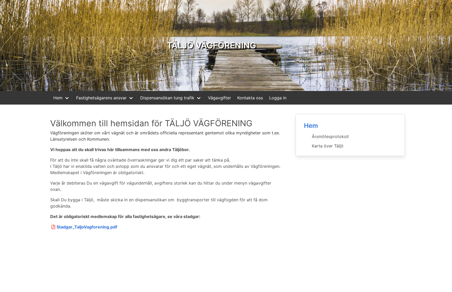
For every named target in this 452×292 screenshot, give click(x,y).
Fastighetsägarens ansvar (101, 97)
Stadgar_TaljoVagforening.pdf (86, 227)
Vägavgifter (219, 97)
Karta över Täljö (327, 145)
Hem (58, 97)
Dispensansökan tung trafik (167, 97)
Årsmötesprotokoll (330, 136)
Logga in (277, 97)
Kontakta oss (250, 97)
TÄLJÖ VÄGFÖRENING (211, 45)
